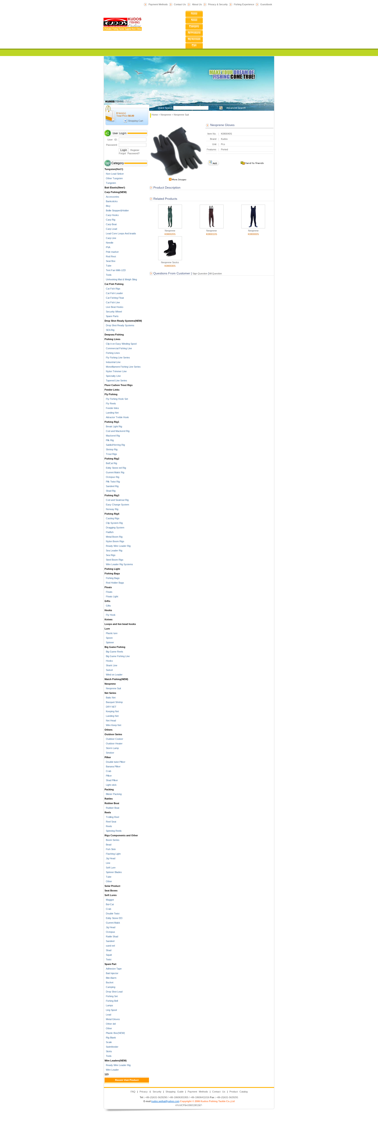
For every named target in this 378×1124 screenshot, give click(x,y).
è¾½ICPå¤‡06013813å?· (189, 1105)
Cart (194, 45)
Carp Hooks (112, 215)
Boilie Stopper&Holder (117, 210)
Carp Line (110, 238)
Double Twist (112, 913)
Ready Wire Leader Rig (118, 546)
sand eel (110, 945)
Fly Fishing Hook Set (116, 399)
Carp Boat (111, 224)
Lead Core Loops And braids (120, 233)
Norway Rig (111, 509)
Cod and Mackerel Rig (117, 431)
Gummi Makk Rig (114, 472)
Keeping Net (112, 711)
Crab (108, 771)
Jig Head (110, 858)
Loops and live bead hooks (120, 624)
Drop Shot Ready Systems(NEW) (123, 320)
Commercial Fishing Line (118, 348)
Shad (108, 950)
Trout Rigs (111, 454)
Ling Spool (111, 1010)
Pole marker (112, 252)
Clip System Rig (114, 523)
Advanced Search (235, 108)
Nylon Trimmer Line (116, 371)
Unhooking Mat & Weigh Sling (121, 279)
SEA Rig (109, 330)
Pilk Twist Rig (112, 481)
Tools (108, 275)
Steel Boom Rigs (114, 559)
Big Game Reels (114, 651)
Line (107, 863)
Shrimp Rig (111, 449)
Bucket (109, 982)
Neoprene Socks (170, 262)
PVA (107, 247)
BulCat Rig (111, 463)
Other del (110, 1023)
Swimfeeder (111, 1046)
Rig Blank (110, 1037)
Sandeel (109, 941)
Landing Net (112, 412)
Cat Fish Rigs (112, 288)
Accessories (112, 196)
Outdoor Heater (113, 743)
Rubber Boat (112, 803)
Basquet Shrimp (114, 702)
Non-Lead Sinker (114, 173)
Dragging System (114, 527)
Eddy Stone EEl (113, 918)
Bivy (107, 206)
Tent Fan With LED (115, 270)
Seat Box (110, 261)
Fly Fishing (111, 394)
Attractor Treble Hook (117, 417)
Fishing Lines (112, 339)
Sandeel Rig (112, 486)
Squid (108, 955)
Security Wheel (113, 311)
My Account (194, 39)
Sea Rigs (110, 555)
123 (106, 1074)
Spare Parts (112, 316)
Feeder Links (112, 389)
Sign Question (199, 273)
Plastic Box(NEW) (115, 1033)
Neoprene (110, 683)
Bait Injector (111, 973)
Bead (108, 844)
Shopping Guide (175, 1091)
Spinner (109, 642)
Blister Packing (113, 794)
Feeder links (112, 408)
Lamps (109, 1005)
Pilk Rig (109, 440)
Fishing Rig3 (112, 495)
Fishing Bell (111, 1001)
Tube (108, 265)
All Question (215, 273)
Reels (108, 812)
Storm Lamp (112, 748)
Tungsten (110, 183)
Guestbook (266, 4)
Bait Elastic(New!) (115, 187)
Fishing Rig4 (112, 513)
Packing (109, 789)
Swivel (109, 670)
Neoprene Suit (113, 688)
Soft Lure (110, 867)
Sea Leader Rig (113, 550)
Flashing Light (113, 853)
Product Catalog (238, 1091)
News (194, 20)
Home (194, 13)
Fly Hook (110, 615)
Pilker (108, 757)
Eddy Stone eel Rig (115, 467)
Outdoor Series (113, 734)
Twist (108, 959)
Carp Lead (111, 229)
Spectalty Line (113, 376)
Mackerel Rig (112, 435)
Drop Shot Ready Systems (119, 325)
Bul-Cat (109, 904)
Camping (110, 987)
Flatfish (109, 532)
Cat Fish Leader (114, 293)
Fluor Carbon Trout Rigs (119, 385)
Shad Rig (110, 490)
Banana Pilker (113, 766)
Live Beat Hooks (114, 307)
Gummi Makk (112, 922)
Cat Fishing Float (114, 297)
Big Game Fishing (115, 647)
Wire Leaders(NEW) (116, 1060)
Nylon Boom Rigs (114, 541)
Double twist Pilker (115, 762)
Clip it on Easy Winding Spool (120, 343)
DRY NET (110, 706)
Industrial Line (113, 362)
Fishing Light (112, 569)
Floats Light (111, 596)
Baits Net (110, 697)
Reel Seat (110, 821)
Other (108, 881)
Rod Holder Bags (114, 582)
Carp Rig (110, 219)
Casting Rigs (112, 518)
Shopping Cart (135, 120)
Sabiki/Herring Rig (115, 445)
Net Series (110, 693)
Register (134, 150)
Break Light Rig (113, 426)
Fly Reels (110, 403)
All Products (194, 33)
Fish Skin (110, 849)
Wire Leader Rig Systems (119, 564)
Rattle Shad (111, 936)
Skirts (108, 1051)
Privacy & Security (218, 4)
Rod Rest (110, 256)
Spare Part (110, 964)
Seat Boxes (111, 890)
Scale (108, 1042)
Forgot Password (128, 153)
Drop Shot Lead (113, 991)
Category (194, 26)
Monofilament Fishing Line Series (123, 366)
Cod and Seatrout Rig (117, 500)
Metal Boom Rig (113, 536)
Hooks (108, 610)
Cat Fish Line (112, 302)
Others (108, 729)
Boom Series (112, 840)
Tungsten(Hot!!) (114, 169)
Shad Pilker (111, 780)
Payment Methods (158, 4)
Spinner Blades (113, 872)
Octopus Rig (112, 477)
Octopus (110, 932)
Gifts (107, 601)
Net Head (110, 720)
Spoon (109, 638)
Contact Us (180, 4)
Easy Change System (117, 504)
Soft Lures (111, 895)
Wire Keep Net (113, 725)
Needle (109, 242)
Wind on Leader (113, 674)
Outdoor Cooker (114, 739)
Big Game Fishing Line (117, 656)
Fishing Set (111, 996)
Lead (108, 1014)
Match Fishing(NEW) (116, 679)
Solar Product (112, 886)
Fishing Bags (112, 573)
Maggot (109, 899)
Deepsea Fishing (114, 334)
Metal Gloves (112, 1019)
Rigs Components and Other (121, 835)
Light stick (111, 785)
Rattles (109, 798)
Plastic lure (111, 633)
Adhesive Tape (113, 968)
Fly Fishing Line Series (117, 357)
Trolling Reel (112, 817)
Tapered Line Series (116, 380)
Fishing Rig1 (112, 422)
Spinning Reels (113, 830)
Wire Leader (112, 1069)
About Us (197, 4)
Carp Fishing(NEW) (116, 192)
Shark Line (111, 665)
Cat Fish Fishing (114, 284)
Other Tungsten (114, 178)
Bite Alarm (110, 978)
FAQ (133, 1091)
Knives (108, 619)
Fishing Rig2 (112, 458)
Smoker (109, 752)
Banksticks (111, 201)
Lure (107, 628)
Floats (108, 587)
